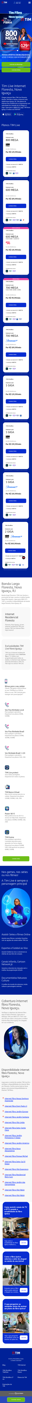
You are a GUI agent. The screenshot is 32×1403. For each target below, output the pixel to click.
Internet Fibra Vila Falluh (15, 1190)
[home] (4, 3)
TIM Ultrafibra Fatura (22, 1371)
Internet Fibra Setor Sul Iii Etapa (15, 1163)
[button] (29, 2)
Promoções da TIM (7, 1385)
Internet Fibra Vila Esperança (16, 1169)
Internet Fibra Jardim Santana (17, 1117)
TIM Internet (22, 1365)
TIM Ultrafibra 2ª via (7, 1378)
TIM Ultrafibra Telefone (7, 1371)
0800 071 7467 (19, 107)
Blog (3, 1365)
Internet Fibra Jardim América (17, 1143)
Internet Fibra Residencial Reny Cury (15, 1176)
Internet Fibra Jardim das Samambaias (15, 1183)
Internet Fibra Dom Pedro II (16, 1106)
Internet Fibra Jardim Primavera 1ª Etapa (13, 1136)
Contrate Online (16, 1399)
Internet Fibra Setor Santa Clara (15, 1129)
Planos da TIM (22, 1377)
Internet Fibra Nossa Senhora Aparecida (17, 1099)
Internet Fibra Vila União (15, 1122)
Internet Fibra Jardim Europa (16, 1112)
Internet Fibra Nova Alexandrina (13, 1150)
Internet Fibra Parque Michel (16, 1156)
